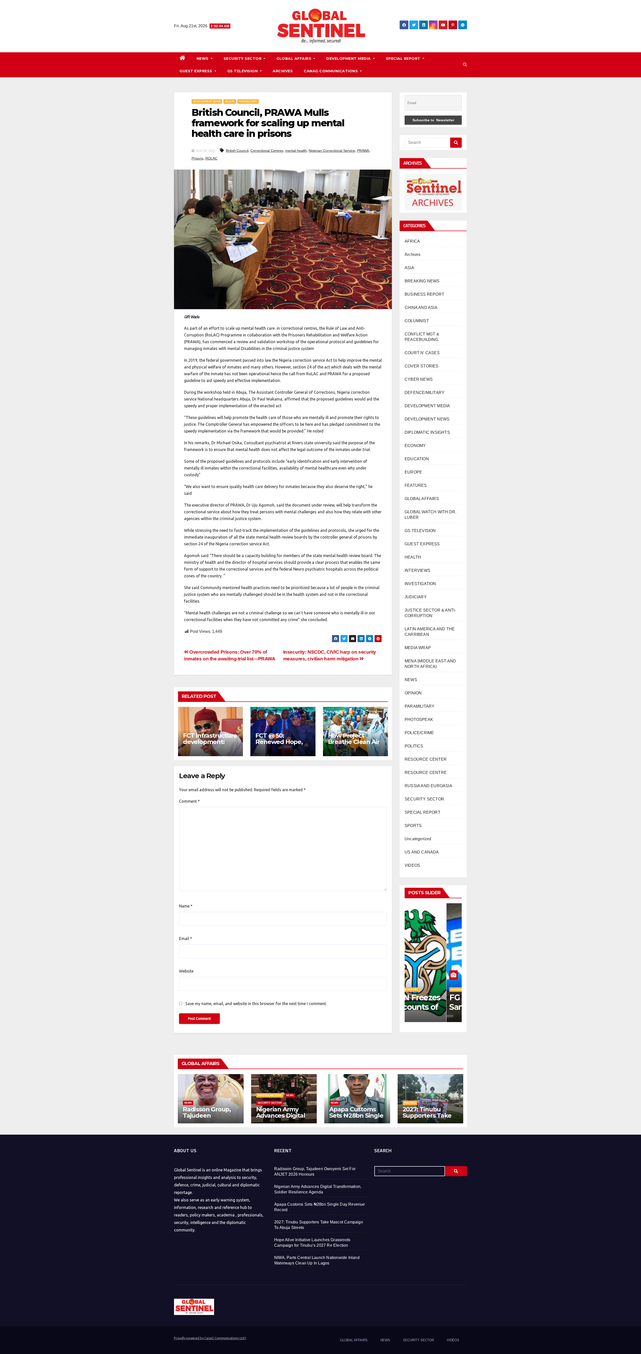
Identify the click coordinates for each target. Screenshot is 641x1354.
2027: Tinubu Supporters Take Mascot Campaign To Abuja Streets (429, 1119)
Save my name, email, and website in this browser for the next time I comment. (256, 1003)
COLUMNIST (417, 321)
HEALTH (230, 101)
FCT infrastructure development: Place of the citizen (210, 745)
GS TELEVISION (243, 71)
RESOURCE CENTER (426, 759)
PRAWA (363, 151)
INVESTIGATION (420, 584)
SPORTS (413, 825)
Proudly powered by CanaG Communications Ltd (209, 1338)
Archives (413, 254)
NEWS (203, 58)
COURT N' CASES (422, 353)
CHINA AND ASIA (421, 307)
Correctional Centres (266, 151)
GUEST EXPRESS (196, 71)
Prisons (197, 158)
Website (186, 971)
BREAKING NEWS (422, 281)
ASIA (409, 268)
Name (186, 906)
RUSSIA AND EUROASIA (428, 786)
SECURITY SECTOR (243, 58)
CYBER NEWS (419, 379)
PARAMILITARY (248, 101)
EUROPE (413, 472)
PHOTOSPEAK (419, 719)
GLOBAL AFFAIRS (294, 58)
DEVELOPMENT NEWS (207, 101)
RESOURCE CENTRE (426, 772)
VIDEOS (412, 865)
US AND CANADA (422, 852)
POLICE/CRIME (419, 733)
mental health (296, 151)
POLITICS (414, 746)
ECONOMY (415, 445)
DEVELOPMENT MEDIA (349, 58)
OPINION (413, 693)
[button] (465, 65)
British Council (237, 151)
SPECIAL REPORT (404, 58)
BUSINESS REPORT (424, 294)
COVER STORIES (422, 366)
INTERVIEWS (417, 570)
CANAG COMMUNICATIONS (331, 71)
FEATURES (416, 485)
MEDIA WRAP (418, 648)
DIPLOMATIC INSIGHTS (427, 432)
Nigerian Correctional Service (332, 151)
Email (185, 938)
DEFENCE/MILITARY (424, 392)
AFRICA (412, 241)
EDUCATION (417, 459)
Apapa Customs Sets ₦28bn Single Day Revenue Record (356, 1119)
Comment (189, 801)
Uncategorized (418, 839)
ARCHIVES (283, 71)
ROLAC (211, 158)
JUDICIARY (416, 597)
